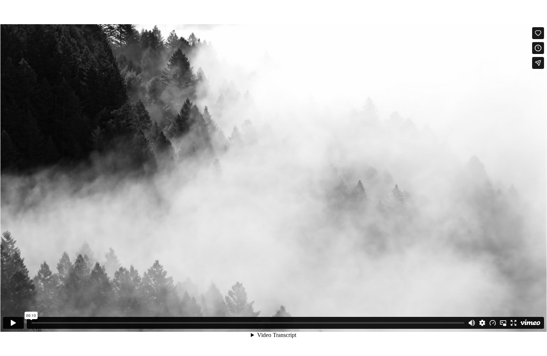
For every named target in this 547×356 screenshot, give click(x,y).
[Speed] (492, 322)
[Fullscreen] (513, 322)
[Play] (13, 323)
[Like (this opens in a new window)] (538, 33)
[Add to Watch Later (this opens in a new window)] (538, 48)
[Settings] (482, 322)
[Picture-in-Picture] (503, 322)
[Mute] (471, 322)
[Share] (538, 63)
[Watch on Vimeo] (530, 322)
